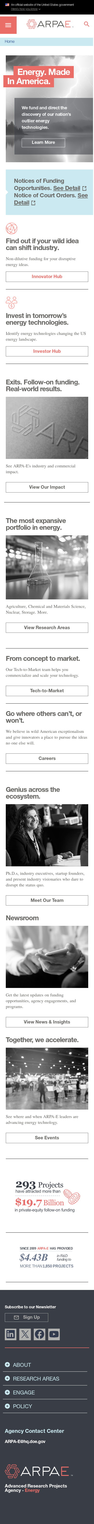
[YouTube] (54, 1334)
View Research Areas (47, 628)
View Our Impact (47, 487)
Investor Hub (47, 351)
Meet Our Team (47, 900)
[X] (25, 1334)
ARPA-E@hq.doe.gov (25, 1442)
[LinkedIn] (10, 1334)
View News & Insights (47, 1022)
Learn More (43, 143)
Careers (47, 759)
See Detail (66, 188)
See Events (47, 1138)
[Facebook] (39, 1334)
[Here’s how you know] (47, 6)
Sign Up (31, 1317)
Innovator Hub (47, 277)
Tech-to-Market (47, 691)
